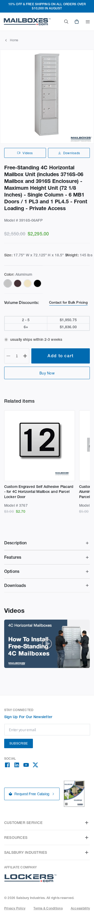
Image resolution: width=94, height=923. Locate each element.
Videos (27, 153)
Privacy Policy (14, 908)
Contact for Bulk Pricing (68, 302)
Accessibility (80, 908)
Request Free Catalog (31, 794)
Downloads (71, 153)
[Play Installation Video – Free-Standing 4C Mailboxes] (47, 644)
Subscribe (18, 743)
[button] (87, 21)
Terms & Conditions (47, 908)
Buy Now (47, 373)
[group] (47, 97)
